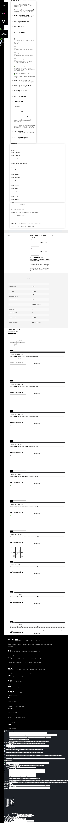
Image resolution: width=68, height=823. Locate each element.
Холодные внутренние (24, 112)
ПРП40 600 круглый (14, 188)
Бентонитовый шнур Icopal (15, 152)
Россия (33, 309)
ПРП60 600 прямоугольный (15, 169)
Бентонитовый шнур (14, 150)
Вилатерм (12, 145)
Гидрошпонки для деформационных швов (25, 206)
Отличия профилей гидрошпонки (24, 212)
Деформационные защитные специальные (23, 47)
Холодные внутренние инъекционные (23, 119)
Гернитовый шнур (13, 167)
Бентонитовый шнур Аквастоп (16, 155)
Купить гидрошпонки (22, 226)
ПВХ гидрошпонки (18, 215)
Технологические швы (44, 259)
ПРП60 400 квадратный (15, 182)
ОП (37, 272)
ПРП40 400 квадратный (15, 199)
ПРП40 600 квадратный (15, 191)
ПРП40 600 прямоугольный (15, 185)
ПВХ (38, 260)
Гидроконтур (35, 259)
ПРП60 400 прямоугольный (15, 177)
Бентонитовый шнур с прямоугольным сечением (19, 163)
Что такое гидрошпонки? (18, 204)
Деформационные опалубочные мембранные (24, 81)
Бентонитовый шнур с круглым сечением (18, 160)
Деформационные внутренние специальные (24, 22)
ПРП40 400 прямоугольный (15, 193)
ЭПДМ (38, 536)
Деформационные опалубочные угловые (24, 53)
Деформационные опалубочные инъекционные (24, 86)
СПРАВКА (13, 202)
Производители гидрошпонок (26, 223)
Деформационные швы (25, 356)
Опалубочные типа (24, 102)
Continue (14, 333)
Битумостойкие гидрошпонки (22, 220)
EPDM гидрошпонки (21, 217)
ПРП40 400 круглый (14, 196)
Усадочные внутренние (23, 107)
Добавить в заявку (37, 363)
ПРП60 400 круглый (14, 180)
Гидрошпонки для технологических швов (26, 209)
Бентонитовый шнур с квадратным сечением (18, 158)
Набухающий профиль (14, 147)
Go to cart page (10, 333)
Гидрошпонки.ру (9, 730)
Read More (11, 350)
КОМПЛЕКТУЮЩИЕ (15, 143)
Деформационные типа (34, 758)
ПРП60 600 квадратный (15, 174)
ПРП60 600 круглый (14, 171)
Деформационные (24, 97)
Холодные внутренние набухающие (24, 126)
